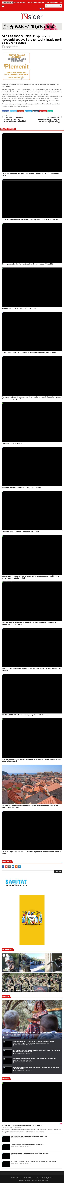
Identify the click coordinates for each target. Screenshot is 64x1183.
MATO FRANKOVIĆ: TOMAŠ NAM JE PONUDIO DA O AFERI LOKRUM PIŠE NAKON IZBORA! (31, 670)
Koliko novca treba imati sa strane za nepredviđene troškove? (30, 1153)
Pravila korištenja (36, 1180)
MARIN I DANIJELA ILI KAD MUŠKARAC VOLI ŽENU (20, 532)
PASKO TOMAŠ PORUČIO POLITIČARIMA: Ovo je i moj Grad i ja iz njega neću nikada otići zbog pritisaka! (30, 623)
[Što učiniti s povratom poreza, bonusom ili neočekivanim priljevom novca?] (6, 1164)
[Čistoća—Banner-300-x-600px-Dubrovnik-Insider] (32, 944)
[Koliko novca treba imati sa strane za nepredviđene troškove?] (6, 1156)
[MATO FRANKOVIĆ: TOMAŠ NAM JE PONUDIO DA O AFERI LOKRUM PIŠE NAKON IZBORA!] (32, 647)
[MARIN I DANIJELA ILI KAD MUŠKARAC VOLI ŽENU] (32, 510)
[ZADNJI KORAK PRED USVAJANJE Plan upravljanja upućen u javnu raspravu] (32, 331)
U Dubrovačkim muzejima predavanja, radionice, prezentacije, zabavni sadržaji (15, 118)
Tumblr (36, 111)
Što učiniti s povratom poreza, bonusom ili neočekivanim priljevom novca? (33, 1161)
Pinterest (43, 111)
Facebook (6, 111)
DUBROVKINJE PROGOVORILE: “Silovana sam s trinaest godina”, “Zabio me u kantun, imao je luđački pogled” (30, 577)
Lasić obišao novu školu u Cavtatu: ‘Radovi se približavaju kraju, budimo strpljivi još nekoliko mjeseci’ (31, 760)
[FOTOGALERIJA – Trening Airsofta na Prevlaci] (32, 972)
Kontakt (27, 1180)
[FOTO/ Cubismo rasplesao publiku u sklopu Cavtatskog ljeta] (6, 1139)
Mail (51, 111)
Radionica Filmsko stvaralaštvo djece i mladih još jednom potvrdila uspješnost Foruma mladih (48, 119)
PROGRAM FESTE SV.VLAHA (12, 443)
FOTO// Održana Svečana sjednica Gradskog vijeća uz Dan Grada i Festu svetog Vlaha (31, 174)
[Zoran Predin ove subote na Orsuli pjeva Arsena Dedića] (6, 1147)
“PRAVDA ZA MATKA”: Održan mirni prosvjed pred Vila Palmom (25, 715)
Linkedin (29, 111)
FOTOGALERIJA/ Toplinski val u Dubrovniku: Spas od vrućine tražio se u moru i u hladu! (31, 853)
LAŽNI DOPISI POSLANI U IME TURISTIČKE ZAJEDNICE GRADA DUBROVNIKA (30, 220)
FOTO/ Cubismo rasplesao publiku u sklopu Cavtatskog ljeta (29, 1136)
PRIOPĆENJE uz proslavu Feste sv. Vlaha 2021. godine (21, 487)
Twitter (14, 111)
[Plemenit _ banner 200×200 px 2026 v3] (16, 80)
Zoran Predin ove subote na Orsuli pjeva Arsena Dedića (27, 1144)
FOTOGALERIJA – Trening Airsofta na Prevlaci (19, 991)
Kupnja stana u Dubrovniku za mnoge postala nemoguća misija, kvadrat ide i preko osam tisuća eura (30, 806)
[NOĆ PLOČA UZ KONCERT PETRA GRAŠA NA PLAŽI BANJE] (32, 1102)
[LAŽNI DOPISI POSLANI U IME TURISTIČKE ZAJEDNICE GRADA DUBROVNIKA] (32, 198)
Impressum (45, 1180)
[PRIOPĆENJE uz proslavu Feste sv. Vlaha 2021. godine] (32, 466)
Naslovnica (21, 1180)
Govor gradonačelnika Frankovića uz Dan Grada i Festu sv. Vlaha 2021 (27, 264)
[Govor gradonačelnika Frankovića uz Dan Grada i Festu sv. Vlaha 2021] (32, 243)
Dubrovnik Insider (13, 46)
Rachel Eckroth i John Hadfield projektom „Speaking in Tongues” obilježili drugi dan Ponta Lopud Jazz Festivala (36, 1050)
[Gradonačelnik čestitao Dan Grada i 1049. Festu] (32, 287)
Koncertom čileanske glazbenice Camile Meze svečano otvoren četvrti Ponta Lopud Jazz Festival (36, 1067)
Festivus (50, 1178)
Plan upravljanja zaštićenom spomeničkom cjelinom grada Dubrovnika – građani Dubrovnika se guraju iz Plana (32, 398)
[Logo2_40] (16, 891)
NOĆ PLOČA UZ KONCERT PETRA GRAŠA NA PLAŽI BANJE (22, 1125)
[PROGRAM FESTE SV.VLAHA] (32, 422)
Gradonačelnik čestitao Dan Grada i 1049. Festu (19, 308)
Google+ (21, 111)
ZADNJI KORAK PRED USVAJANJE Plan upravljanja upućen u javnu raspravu (29, 353)
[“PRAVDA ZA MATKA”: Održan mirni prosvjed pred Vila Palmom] (32, 693)
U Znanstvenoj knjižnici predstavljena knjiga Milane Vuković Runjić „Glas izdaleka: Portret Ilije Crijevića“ (34, 1059)
